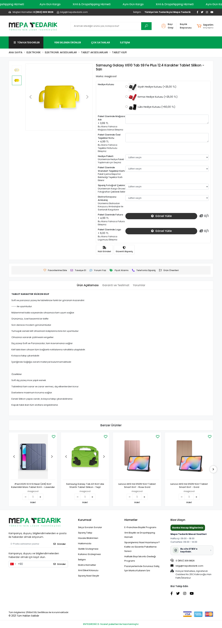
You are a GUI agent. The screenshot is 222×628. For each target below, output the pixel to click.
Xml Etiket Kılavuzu (88, 570)
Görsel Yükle (163, 216)
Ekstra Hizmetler (87, 565)
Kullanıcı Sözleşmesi (89, 554)
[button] (205, 26)
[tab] (88, 285)
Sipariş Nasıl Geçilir (88, 575)
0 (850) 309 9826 (185, 560)
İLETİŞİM (125, 42)
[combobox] (13, 564)
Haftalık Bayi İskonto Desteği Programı (140, 558)
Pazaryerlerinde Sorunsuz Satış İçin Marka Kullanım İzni (141, 568)
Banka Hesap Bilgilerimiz (187, 527)
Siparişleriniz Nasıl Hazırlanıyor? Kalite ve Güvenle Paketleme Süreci (142, 547)
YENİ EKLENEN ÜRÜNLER (67, 42)
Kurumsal (84, 520)
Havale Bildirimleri (88, 538)
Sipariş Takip (85, 532)
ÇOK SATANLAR (100, 42)
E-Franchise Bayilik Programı (140, 527)
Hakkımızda (84, 543)
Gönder (61, 544)
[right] (213, 469)
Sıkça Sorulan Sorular (90, 527)
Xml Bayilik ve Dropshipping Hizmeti (139, 535)
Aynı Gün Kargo (50, 4)
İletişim (137, 12)
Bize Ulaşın (177, 520)
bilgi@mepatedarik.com (189, 565)
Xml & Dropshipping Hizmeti (91, 4)
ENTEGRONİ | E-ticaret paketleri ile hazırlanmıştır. (111, 624)
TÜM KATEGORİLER (28, 42)
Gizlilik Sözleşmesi (88, 548)
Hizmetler (131, 520)
